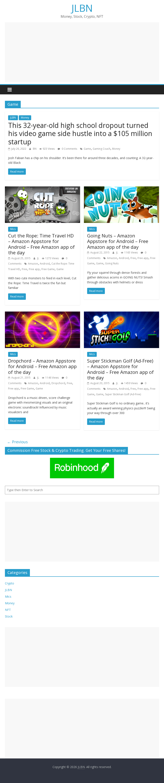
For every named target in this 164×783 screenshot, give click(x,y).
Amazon (33, 263)
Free (24, 269)
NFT (8, 610)
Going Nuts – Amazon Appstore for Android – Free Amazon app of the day (117, 241)
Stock (9, 616)
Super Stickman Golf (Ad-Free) (123, 394)
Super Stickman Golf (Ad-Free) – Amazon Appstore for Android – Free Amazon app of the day (120, 369)
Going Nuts (112, 263)
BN (35, 149)
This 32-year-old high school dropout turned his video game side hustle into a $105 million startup (80, 133)
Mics (13, 229)
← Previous (17, 441)
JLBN (82, 8)
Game (87, 149)
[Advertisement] (82, 52)
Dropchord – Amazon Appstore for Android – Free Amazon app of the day (42, 366)
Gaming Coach (101, 149)
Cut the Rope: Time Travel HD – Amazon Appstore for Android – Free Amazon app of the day (41, 244)
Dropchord (58, 383)
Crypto (9, 583)
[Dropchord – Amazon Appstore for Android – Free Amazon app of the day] (42, 314)
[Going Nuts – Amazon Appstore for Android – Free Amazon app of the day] (121, 189)
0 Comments (69, 149)
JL (38, 258)
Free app (34, 269)
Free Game (48, 269)
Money (25, 117)
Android (45, 263)
